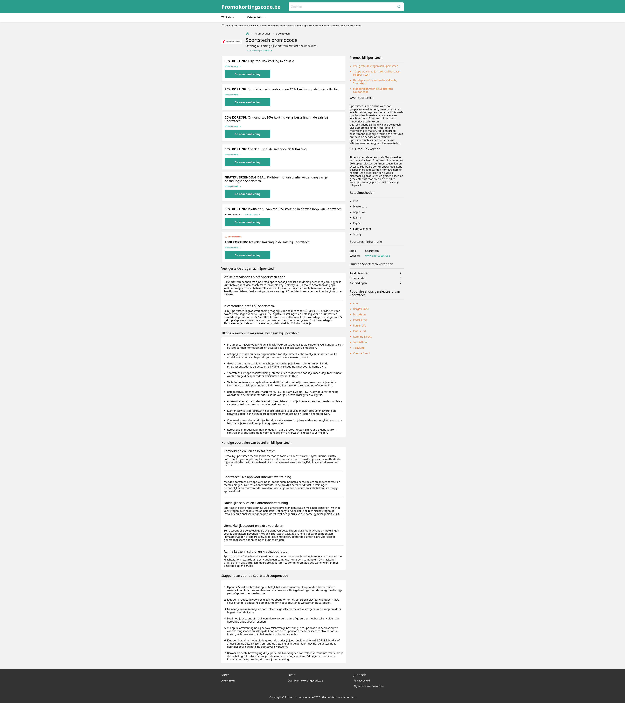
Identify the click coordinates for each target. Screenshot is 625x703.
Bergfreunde (361, 309)
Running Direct (362, 336)
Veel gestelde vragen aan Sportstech (375, 66)
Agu (355, 303)
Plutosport (359, 331)
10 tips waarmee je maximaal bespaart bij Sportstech (376, 73)
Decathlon (359, 314)
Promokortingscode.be (251, 7)
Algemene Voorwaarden (369, 686)
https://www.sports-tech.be (259, 50)
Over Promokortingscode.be (305, 680)
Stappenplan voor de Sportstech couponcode (373, 90)
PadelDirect (360, 320)
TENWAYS (359, 347)
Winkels (226, 17)
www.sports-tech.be (377, 255)
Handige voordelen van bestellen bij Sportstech (375, 81)
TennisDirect (360, 342)
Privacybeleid (362, 680)
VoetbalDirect (361, 353)
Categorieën (255, 17)
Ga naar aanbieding (248, 74)
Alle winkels (228, 680)
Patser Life (359, 325)
